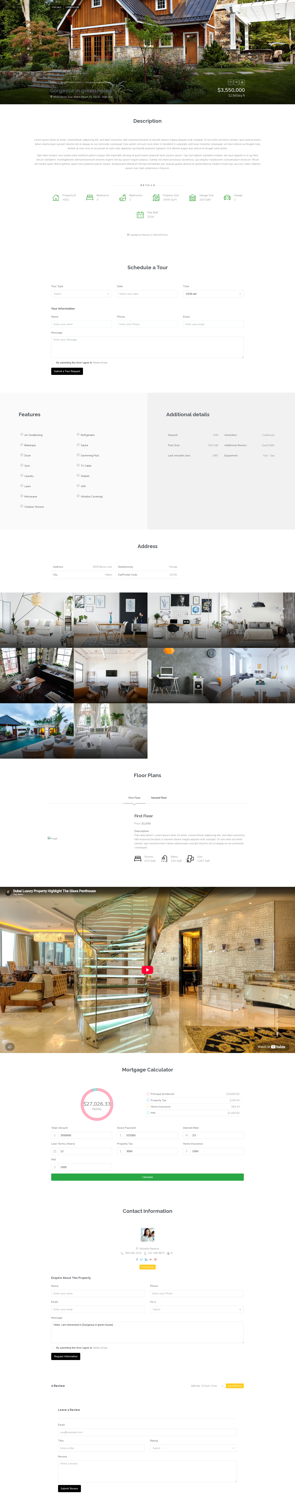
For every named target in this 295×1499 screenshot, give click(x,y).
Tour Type (57, 286)
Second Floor (159, 798)
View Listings (147, 1267)
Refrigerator (88, 435)
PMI (53, 1159)
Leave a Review (235, 1385)
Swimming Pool (90, 455)
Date (120, 286)
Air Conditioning (33, 435)
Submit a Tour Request (67, 371)
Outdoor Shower (34, 507)
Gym (27, 466)
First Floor (134, 798)
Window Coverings (92, 496)
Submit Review (69, 1488)
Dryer (27, 455)
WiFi (83, 486)
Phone (121, 316)
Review (62, 1456)
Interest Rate (191, 1128)
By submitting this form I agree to (81, 362)
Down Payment (126, 1128)
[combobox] (81, 293)
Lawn (27, 486)
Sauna (84, 445)
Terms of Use (100, 362)
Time (186, 286)
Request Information (66, 1356)
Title (61, 1440)
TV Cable (86, 466)
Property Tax (125, 1143)
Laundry (29, 476)
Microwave (30, 496)
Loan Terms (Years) (63, 1143)
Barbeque (30, 445)
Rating (154, 1440)
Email (186, 316)
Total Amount (59, 1128)
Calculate (147, 1177)
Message (56, 332)
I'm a (153, 1302)
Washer (85, 476)
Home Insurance (193, 1143)
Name (54, 316)
